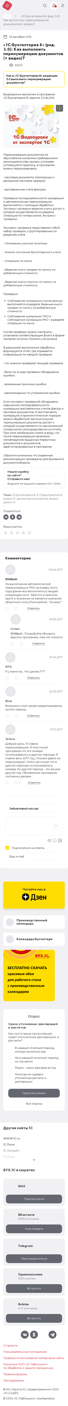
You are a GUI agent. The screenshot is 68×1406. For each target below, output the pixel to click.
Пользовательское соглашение (25, 1351)
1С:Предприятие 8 (49, 495)
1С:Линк (9, 1144)
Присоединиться (34, 1258)
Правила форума (15, 1374)
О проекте (10, 1345)
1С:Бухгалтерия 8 (23, 495)
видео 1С (9, 498)
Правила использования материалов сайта (33, 1358)
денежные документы (32, 498)
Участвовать (34, 1228)
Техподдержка (13, 1380)
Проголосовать (34, 1093)
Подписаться (34, 1199)
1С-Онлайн (11, 1150)
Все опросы (34, 1103)
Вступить (34, 1288)
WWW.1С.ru (11, 1138)
